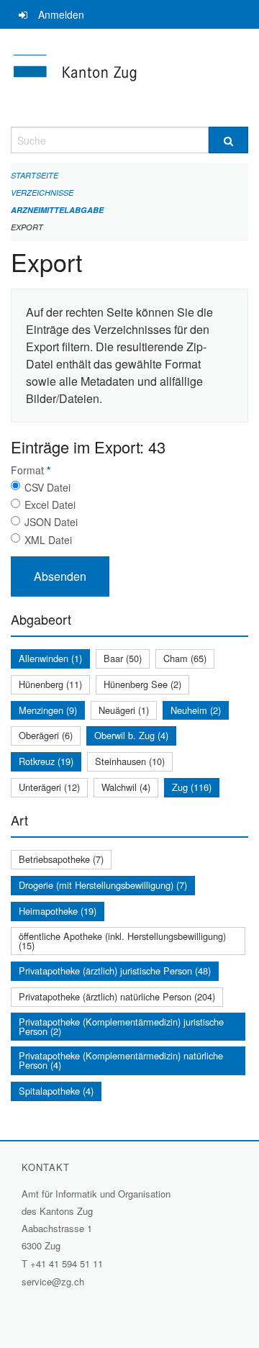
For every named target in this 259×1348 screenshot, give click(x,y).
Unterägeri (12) (49, 787)
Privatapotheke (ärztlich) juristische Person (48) (115, 970)
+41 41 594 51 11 (66, 1263)
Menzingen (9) (48, 710)
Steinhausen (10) (130, 761)
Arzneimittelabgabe (57, 209)
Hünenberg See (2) (142, 684)
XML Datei (48, 540)
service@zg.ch (53, 1281)
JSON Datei (51, 522)
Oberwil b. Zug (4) (131, 735)
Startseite (34, 175)
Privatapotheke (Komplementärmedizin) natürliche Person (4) (121, 1060)
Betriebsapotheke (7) (61, 859)
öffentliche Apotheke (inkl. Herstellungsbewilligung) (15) (122, 940)
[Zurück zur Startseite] (129, 77)
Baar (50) (123, 658)
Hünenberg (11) (50, 684)
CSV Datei (47, 487)
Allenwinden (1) (50, 658)
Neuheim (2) (196, 710)
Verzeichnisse (42, 192)
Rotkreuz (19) (46, 761)
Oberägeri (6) (46, 735)
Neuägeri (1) (124, 710)
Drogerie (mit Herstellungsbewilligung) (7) (103, 885)
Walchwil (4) (125, 787)
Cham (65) (184, 658)
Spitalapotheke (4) (56, 1091)
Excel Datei (50, 504)
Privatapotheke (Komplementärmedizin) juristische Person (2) (121, 1026)
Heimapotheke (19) (57, 911)
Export (27, 227)
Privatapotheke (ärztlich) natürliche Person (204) (117, 996)
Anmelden (61, 14)
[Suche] (228, 140)
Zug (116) (192, 787)
